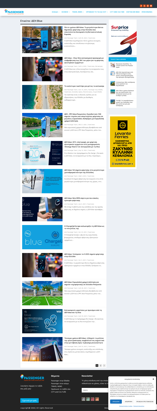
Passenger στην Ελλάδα (95, 90)
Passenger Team (72, 38)
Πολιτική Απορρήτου (138, 406)
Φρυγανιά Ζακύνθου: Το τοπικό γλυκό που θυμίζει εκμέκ (124, 65)
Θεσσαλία (75, 92)
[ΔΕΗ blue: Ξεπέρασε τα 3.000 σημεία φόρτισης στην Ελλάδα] (42, 265)
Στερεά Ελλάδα (97, 92)
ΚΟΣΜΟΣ (65, 12)
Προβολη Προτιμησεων (144, 401)
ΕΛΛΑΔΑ (55, 12)
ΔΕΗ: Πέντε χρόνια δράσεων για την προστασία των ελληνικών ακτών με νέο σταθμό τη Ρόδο (125, 93)
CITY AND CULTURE (117, 12)
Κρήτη (80, 92)
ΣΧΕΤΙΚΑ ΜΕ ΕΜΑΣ (133, 12)
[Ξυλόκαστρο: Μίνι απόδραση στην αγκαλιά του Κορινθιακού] (112, 83)
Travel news (91, 38)
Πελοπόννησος (87, 92)
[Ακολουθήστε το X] (144, 6)
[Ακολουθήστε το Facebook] (141, 6)
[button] (153, 379)
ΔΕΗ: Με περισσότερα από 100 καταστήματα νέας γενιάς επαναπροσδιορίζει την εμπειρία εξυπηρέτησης (125, 74)
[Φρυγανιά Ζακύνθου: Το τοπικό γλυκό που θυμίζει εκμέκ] (112, 65)
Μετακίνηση (98, 66)
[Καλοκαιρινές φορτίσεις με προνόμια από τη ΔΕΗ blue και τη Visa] (42, 321)
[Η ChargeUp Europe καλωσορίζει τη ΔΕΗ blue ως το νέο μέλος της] (42, 237)
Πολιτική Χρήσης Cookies (125, 406)
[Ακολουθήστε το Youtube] (151, 6)
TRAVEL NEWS (77, 12)
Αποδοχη (116, 401)
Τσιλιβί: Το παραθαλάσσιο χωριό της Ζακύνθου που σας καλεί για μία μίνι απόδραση (124, 103)
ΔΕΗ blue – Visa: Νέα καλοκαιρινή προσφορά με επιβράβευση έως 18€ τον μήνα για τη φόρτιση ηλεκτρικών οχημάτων (84, 60)
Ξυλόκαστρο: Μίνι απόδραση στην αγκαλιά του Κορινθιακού (125, 83)
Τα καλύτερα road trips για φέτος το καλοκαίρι (84, 86)
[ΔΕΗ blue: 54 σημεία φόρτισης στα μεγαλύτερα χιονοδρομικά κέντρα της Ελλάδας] (42, 181)
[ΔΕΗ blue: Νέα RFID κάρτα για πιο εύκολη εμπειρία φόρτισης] (42, 209)
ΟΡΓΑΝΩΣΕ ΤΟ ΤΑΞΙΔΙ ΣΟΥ (96, 12)
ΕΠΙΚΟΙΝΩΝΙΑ (147, 12)
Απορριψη (128, 401)
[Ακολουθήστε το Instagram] (147, 6)
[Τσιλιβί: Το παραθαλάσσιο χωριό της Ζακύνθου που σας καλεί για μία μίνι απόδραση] (112, 101)
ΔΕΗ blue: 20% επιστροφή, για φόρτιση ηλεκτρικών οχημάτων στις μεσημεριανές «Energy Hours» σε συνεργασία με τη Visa (82, 144)
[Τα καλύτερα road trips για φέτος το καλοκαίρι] (42, 97)
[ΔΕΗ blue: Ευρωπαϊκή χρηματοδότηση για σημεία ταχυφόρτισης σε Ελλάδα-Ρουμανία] (42, 293)
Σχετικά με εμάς (29, 400)
